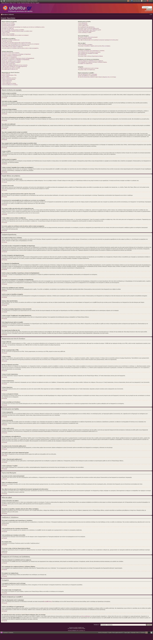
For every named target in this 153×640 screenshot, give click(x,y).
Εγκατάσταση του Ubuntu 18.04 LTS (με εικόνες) (16, 1)
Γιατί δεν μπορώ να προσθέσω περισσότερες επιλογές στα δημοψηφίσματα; (18, 58)
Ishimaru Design (82, 628)
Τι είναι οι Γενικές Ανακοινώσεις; (8, 79)
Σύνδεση (150, 1)
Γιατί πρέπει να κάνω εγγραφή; (8, 24)
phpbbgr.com (82, 630)
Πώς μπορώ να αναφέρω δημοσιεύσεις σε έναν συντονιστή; (14, 65)
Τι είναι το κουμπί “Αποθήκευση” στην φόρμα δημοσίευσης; (14, 66)
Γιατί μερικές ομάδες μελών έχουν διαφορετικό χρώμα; (89, 29)
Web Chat (33, 2)
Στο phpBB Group (47, 601)
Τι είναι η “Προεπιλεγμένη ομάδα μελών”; (87, 31)
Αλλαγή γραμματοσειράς (150, 14)
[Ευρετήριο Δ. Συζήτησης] (17, 7)
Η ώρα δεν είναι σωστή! (7, 41)
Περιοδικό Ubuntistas (25, 2)
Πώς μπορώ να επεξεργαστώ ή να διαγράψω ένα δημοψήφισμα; (15, 59)
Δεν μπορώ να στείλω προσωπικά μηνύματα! (87, 37)
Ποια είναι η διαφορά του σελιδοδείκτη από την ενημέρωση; (90, 60)
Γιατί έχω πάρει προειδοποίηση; (8, 63)
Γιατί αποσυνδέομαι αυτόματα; (8, 25)
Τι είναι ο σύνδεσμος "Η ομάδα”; (85, 32)
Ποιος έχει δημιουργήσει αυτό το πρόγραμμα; (87, 74)
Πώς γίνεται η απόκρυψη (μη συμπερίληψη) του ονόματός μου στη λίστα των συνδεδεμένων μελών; (23, 27)
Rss (130, 1)
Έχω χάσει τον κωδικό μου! (8, 28)
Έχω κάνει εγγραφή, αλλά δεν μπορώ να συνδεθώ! (13, 29)
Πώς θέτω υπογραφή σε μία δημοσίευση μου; (11, 55)
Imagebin (37, 2)
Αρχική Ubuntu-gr (5, 2)
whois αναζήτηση (85, 616)
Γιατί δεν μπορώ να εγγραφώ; (8, 33)
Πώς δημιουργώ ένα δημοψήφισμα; (9, 56)
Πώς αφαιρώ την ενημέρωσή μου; (85, 63)
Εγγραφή (144, 1)
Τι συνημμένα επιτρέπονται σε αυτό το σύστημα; (88, 68)
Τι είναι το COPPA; (6, 32)
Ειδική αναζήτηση (148, 10)
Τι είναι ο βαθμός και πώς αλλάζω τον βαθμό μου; (12, 46)
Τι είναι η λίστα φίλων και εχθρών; (85, 44)
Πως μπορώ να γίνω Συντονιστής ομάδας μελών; (88, 28)
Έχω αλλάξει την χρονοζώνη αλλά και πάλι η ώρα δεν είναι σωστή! (16, 42)
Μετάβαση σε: (97, 624)
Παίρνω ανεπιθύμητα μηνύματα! (85, 38)
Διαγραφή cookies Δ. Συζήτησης (138, 632)
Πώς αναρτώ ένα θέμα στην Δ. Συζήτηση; (10, 52)
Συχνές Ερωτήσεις (137, 1)
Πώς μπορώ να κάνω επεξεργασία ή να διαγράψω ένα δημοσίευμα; (16, 54)
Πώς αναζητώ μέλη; (82, 54)
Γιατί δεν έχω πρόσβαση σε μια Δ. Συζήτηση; (11, 61)
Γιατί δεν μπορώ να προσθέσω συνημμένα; (11, 62)
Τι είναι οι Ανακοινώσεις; (7, 80)
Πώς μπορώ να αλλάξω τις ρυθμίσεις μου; (11, 39)
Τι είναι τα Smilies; (5, 76)
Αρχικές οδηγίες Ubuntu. (32, 1)
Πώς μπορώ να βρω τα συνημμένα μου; (86, 69)
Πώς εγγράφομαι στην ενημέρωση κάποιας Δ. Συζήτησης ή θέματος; (92, 62)
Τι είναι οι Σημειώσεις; (6, 82)
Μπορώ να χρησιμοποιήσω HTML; (9, 75)
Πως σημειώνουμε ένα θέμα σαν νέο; (10, 69)
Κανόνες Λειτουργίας (102, 632)
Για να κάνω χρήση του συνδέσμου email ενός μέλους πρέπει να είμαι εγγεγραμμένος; (20, 48)
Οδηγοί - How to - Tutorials (14, 2)
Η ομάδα (109, 632)
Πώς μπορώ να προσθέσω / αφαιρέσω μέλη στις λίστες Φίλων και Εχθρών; (94, 45)
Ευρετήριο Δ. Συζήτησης (8, 14)
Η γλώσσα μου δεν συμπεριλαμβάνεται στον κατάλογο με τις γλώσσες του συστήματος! (20, 43)
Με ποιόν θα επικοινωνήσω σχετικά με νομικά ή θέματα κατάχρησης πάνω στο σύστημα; (97, 76)
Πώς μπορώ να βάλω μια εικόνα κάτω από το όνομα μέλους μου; (16, 45)
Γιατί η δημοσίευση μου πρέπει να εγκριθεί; (11, 67)
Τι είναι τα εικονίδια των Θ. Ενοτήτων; (10, 84)
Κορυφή (5, 97)
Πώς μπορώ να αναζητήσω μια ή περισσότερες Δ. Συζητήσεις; (91, 50)
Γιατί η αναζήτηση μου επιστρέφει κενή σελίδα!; (88, 53)
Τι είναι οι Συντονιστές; (83, 24)
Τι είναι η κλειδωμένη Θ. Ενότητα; (9, 83)
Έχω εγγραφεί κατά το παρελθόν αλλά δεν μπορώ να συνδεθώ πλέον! (17, 31)
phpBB (75, 627)
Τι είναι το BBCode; (6, 73)
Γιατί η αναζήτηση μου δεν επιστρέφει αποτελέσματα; (89, 52)
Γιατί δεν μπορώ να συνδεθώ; (8, 22)
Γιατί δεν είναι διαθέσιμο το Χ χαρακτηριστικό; (87, 75)
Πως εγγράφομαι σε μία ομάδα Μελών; (86, 27)
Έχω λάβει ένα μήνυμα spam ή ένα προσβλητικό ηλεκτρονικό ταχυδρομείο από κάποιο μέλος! (98, 39)
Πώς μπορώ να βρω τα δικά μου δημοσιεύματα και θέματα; (90, 56)
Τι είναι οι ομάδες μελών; (83, 25)
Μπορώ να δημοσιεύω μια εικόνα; (9, 77)
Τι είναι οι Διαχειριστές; (82, 22)
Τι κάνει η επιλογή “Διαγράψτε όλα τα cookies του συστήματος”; (15, 35)
